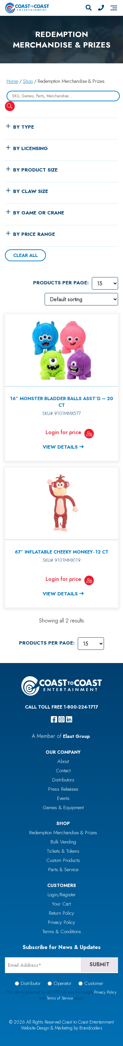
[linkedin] (69, 719)
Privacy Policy (61, 922)
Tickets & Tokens (63, 851)
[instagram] (61, 719)
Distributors (63, 779)
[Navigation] (113, 8)
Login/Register (62, 894)
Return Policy (61, 913)
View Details (60, 447)
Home (12, 81)
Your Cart (61, 903)
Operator (62, 983)
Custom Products (63, 860)
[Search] (88, 8)
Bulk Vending (63, 841)
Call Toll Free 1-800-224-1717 (61, 707)
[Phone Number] (101, 8)
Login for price (63, 432)
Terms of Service (60, 998)
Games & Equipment (63, 807)
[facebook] (54, 719)
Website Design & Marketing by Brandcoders (61, 1028)
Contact (63, 770)
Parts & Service (63, 869)
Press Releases (63, 789)
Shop (28, 81)
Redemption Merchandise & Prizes (63, 832)
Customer (93, 983)
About (63, 761)
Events (63, 798)
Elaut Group (76, 736)
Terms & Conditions (61, 931)
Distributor (31, 983)
